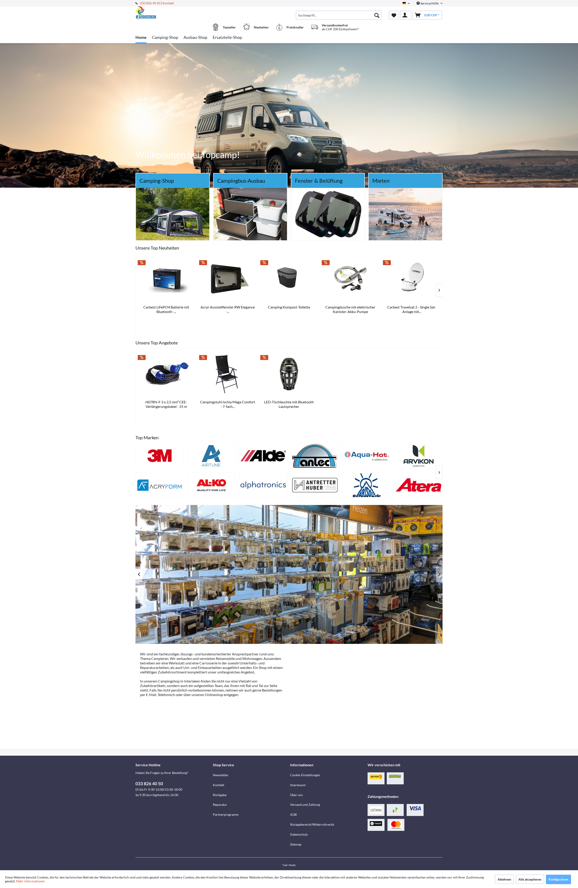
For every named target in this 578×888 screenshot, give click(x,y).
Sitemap (295, 844)
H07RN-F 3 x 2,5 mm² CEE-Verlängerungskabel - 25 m (166, 404)
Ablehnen (504, 879)
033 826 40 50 (150, 3)
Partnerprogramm (226, 814)
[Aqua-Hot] (367, 456)
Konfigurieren (558, 879)
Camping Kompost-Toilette (411, 307)
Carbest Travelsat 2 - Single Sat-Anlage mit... (166, 309)
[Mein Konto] (405, 15)
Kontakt (168, 3)
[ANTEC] (315, 456)
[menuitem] (339, 15)
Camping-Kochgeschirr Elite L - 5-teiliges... (227, 309)
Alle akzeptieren (529, 879)
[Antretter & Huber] (315, 485)
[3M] (159, 456)
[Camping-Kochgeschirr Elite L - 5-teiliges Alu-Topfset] (227, 279)
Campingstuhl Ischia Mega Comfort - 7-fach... (227, 404)
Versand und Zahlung (305, 804)
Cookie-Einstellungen (305, 775)
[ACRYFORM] (159, 485)
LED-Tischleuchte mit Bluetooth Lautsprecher (289, 404)
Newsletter (220, 775)
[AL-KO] (211, 485)
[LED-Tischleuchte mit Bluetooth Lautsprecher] (289, 374)
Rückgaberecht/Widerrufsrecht (312, 824)
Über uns (296, 795)
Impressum (298, 785)
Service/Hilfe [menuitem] (429, 3)
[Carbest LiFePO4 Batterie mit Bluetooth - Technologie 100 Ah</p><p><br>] (288, 279)
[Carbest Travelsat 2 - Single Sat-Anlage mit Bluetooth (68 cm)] (166, 279)
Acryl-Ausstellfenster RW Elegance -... (350, 309)
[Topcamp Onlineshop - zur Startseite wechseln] (173, 13)
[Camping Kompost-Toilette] (411, 279)
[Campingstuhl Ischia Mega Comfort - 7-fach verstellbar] (227, 374)
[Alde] (263, 456)
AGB (293, 814)
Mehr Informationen (30, 881)
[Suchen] (377, 15)
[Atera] (418, 485)
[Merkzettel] (394, 15)
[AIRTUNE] (211, 456)
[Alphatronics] (263, 485)
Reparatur (220, 804)
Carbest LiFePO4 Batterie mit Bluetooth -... (289, 309)
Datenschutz (299, 834)
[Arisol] (367, 485)
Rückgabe (219, 795)
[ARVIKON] (418, 456)
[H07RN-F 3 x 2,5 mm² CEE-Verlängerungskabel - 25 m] (166, 374)
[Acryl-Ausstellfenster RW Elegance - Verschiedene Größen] (350, 279)
